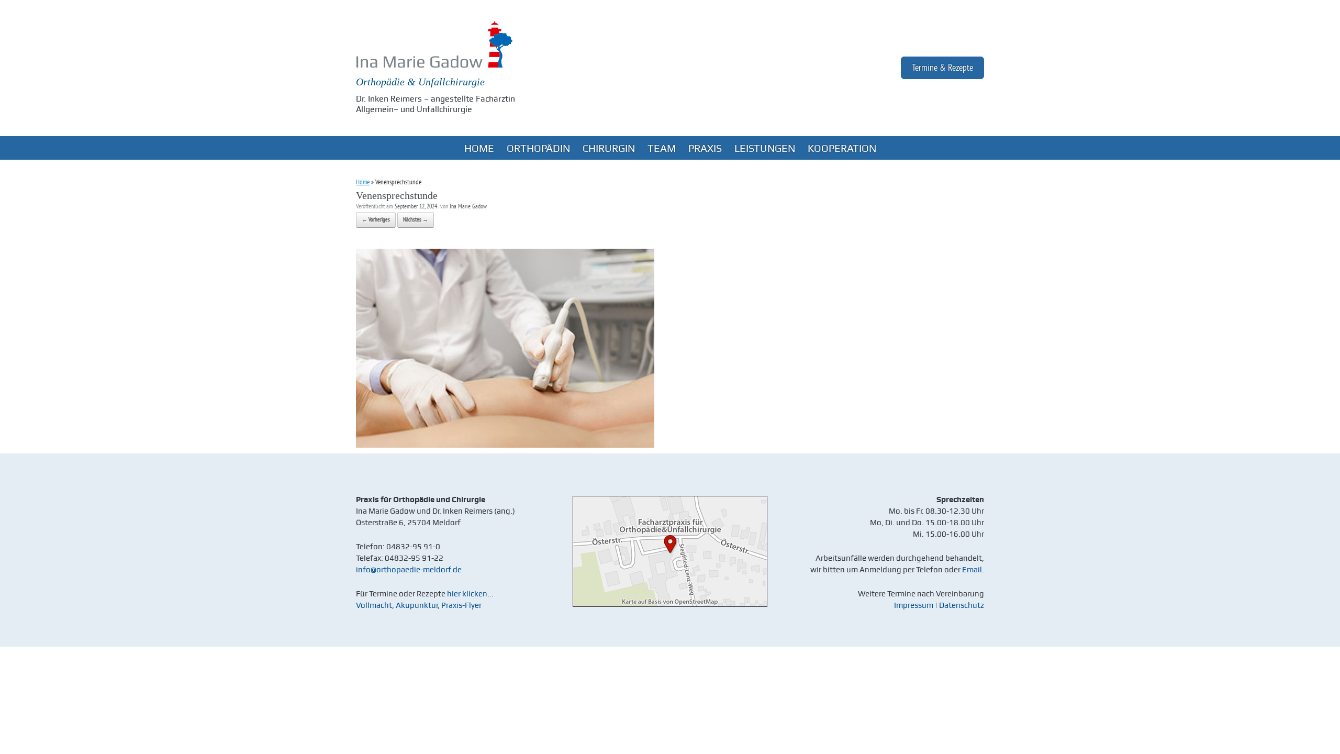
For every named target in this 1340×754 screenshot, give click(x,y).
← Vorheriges (376, 220)
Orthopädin (538, 148)
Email (972, 569)
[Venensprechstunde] (505, 445)
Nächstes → (415, 220)
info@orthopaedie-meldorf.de (409, 569)
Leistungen (764, 148)
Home (479, 148)
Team (661, 148)
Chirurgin (609, 148)
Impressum (913, 605)
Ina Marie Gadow (468, 207)
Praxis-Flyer (461, 605)
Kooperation (842, 148)
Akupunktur (417, 605)
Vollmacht (374, 605)
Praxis (705, 148)
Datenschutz (961, 605)
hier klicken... (470, 593)
